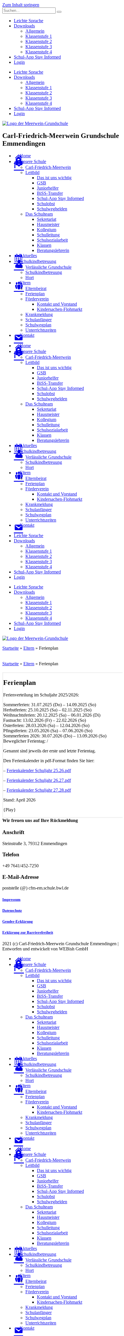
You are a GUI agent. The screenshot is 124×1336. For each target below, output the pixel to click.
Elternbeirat (35, 288)
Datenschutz (12, 910)
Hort (29, 277)
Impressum (11, 899)
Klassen (44, 245)
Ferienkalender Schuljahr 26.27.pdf (39, 780)
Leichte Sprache (28, 20)
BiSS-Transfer (50, 193)
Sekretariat (46, 219)
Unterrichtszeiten (40, 330)
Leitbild (32, 172)
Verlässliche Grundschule (48, 267)
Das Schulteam (39, 214)
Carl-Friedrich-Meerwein (48, 167)
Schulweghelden (52, 208)
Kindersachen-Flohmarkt (59, 309)
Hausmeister (48, 224)
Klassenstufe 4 (38, 51)
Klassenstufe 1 (38, 36)
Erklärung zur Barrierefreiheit (27, 932)
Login (19, 62)
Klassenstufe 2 (38, 41)
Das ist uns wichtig (54, 177)
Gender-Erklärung (17, 921)
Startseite (10, 648)
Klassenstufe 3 (38, 46)
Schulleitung (48, 234)
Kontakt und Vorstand (57, 304)
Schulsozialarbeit (52, 240)
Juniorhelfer (48, 188)
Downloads (24, 25)
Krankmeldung (39, 314)
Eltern (28, 648)
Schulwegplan (38, 324)
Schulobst (46, 203)
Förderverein (37, 298)
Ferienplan (35, 293)
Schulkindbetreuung (43, 272)
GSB (41, 182)
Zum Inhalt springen (20, 4)
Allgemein (34, 31)
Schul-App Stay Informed (37, 57)
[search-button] (59, 12)
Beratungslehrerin (53, 250)
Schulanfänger (38, 319)
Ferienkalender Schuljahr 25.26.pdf (39, 770)
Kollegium (46, 229)
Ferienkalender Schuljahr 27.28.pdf (39, 790)
